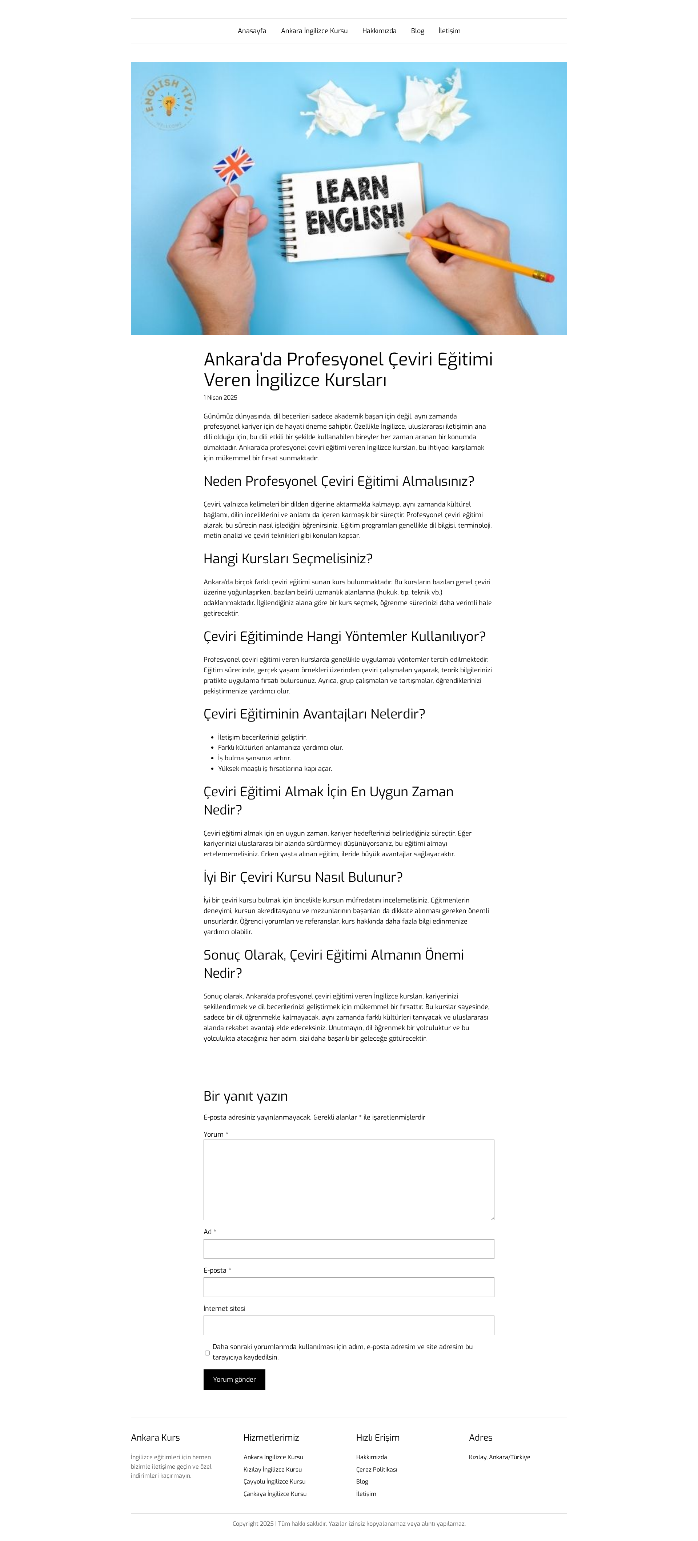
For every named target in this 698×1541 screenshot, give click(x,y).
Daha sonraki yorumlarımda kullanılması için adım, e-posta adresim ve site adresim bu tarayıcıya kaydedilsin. (343, 1352)
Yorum (216, 1134)
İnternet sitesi (224, 1308)
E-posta (217, 1270)
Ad (210, 1232)
